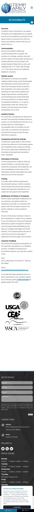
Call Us (9, 510)
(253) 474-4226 (23, 280)
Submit (30, 414)
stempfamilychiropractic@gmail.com (14, 270)
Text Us (26, 510)
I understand (17, 507)
